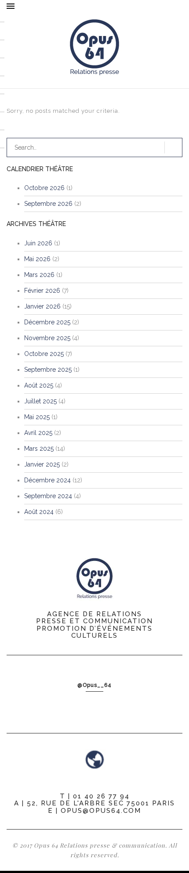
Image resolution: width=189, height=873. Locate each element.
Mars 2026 (39, 274)
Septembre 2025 (48, 369)
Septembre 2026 (48, 203)
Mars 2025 (39, 448)
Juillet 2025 (40, 401)
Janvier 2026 (42, 306)
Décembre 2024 (47, 480)
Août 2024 (39, 511)
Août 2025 (38, 385)
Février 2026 (42, 290)
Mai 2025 (37, 416)
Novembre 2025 (47, 337)
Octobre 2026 (44, 187)
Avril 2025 (38, 432)
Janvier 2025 (42, 464)
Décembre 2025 (47, 322)
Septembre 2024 (48, 495)
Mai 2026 (37, 258)
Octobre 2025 (44, 353)
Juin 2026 (38, 243)
